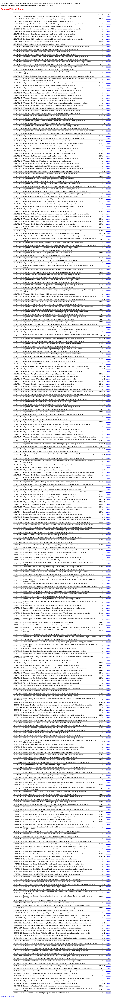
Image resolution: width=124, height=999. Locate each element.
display (108, 16)
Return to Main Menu (7, 996)
